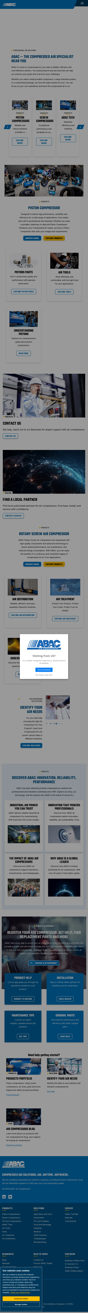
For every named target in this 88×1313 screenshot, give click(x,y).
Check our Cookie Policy (20, 1292)
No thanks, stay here (44, 675)
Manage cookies (21, 1304)
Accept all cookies (21, 1299)
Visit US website (44, 670)
